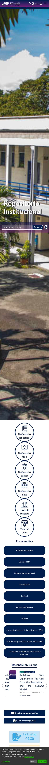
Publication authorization (26, 713)
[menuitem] (32, 3)
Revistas (24, 619)
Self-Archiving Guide (27, 720)
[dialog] (24, 756)
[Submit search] (29, 3)
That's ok (42, 761)
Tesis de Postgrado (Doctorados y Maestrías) (24, 641)
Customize (6, 761)
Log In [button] (37, 3)
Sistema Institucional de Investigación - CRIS (25, 630)
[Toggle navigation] (45, 3)
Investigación (24, 584)
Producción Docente (24, 607)
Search (39, 227)
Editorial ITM (24, 562)
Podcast (24, 596)
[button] (21, 695)
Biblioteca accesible (24, 550)
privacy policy (29, 757)
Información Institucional (24, 573)
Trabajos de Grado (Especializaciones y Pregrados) (25, 652)
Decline (33, 761)
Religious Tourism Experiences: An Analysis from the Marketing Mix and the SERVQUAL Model (30, 682)
